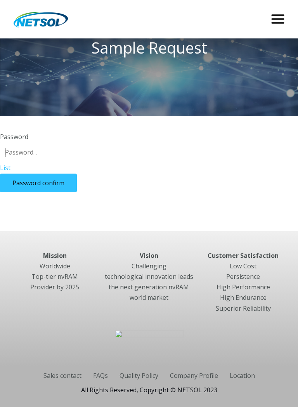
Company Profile (194, 375)
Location (242, 375)
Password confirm (38, 183)
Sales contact (62, 375)
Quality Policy (139, 375)
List (5, 167)
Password (14, 136)
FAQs (100, 375)
